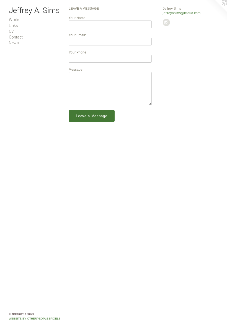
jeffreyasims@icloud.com (181, 13)
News (14, 43)
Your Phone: (78, 52)
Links (13, 25)
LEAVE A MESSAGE (84, 9)
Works (14, 19)
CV (11, 31)
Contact (16, 37)
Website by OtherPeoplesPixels (35, 318)
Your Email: (77, 35)
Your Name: (77, 18)
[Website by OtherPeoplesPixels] (216, 11)
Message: (76, 69)
